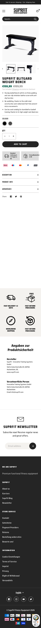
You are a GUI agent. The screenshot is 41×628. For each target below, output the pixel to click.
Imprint (5, 566)
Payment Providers (10, 527)
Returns (5, 532)
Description (7, 175)
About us (6, 488)
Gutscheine (7, 522)
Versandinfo (7, 580)
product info (7, 182)
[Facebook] (9, 599)
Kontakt (5, 518)
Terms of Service (9, 561)
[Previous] (2, 68)
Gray (10, 123)
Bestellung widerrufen (11, 537)
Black (4, 123)
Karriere (6, 493)
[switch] (36, 624)
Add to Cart (20, 144)
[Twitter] (30, 599)
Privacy (5, 571)
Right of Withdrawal (11, 575)
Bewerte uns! (7, 541)
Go (35, 19)
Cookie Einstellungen (11, 556)
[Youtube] (23, 599)
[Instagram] (16, 599)
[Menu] (3, 11)
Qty (3, 131)
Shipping (15, 89)
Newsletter (7, 503)
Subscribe (32, 446)
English (18, 593)
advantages (6, 189)
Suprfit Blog (7, 498)
